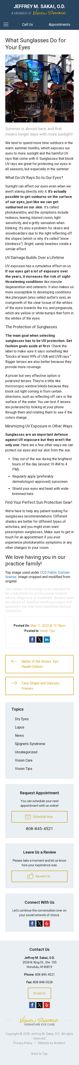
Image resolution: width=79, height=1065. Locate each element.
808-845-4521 (45, 974)
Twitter (39, 923)
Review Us (42, 876)
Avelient (59, 1043)
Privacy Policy (22, 1043)
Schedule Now (42, 816)
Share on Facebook (32, 639)
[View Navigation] (7, 24)
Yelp (47, 923)
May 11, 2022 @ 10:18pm (48, 625)
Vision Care (23, 760)
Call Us (27, 24)
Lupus (19, 727)
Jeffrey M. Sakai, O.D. (45, 1034)
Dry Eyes (22, 719)
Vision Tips (47, 631)
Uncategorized (26, 752)
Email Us (39, 993)
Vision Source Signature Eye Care (39, 1020)
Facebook (32, 923)
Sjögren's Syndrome (30, 744)
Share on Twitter (39, 639)
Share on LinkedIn (47, 639)
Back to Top (39, 1053)
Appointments (59, 24)
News (19, 735)
